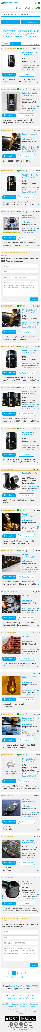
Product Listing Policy (12, 1011)
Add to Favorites (27, 74)
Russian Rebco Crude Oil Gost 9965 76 (23, 986)
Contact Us (33, 1004)
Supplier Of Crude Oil (29, 69)
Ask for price (27, 99)
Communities (16, 1004)
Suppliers (15, 44)
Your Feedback (12, 1006)
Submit (34, 299)
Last (21, 977)
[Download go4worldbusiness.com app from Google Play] (28, 1018)
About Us (6, 1004)
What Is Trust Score (27, 1006)
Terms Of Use (14, 1009)
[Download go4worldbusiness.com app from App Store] (12, 1018)
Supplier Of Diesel (28, 449)
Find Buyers (10, 22)
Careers (20, 1014)
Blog (25, 1004)
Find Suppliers (31, 22)
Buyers (5, 44)
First (5, 973)
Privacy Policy (27, 1009)
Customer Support (30, 1011)
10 (12, 977)
